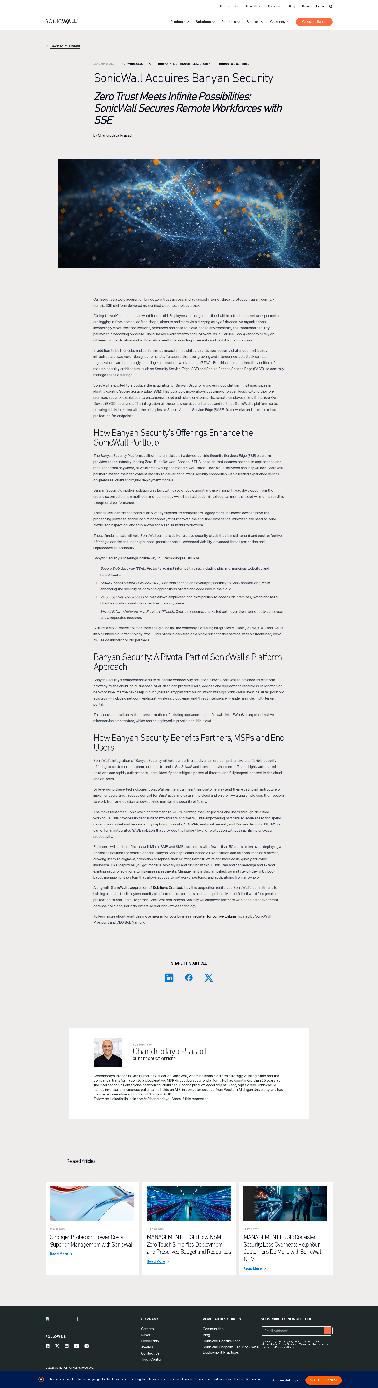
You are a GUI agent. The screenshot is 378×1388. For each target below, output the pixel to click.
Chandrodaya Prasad (115, 135)
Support (253, 22)
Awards (147, 1347)
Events (306, 6)
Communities (213, 1329)
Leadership (150, 1341)
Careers (147, 1329)
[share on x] (208, 977)
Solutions (203, 22)
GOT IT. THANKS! (323, 1380)
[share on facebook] (189, 977)
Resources (275, 6)
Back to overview (65, 46)
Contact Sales (314, 22)
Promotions (253, 6)
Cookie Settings (285, 1380)
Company (277, 22)
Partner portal (229, 6)
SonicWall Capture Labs (222, 1341)
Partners (228, 22)
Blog (292, 6)
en (317, 6)
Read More (59, 1254)
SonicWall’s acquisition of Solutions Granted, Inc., (150, 888)
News (145, 1335)
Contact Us (150, 1353)
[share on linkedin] (169, 977)
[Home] (62, 22)
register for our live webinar (215, 916)
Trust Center (151, 1359)
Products (177, 22)
